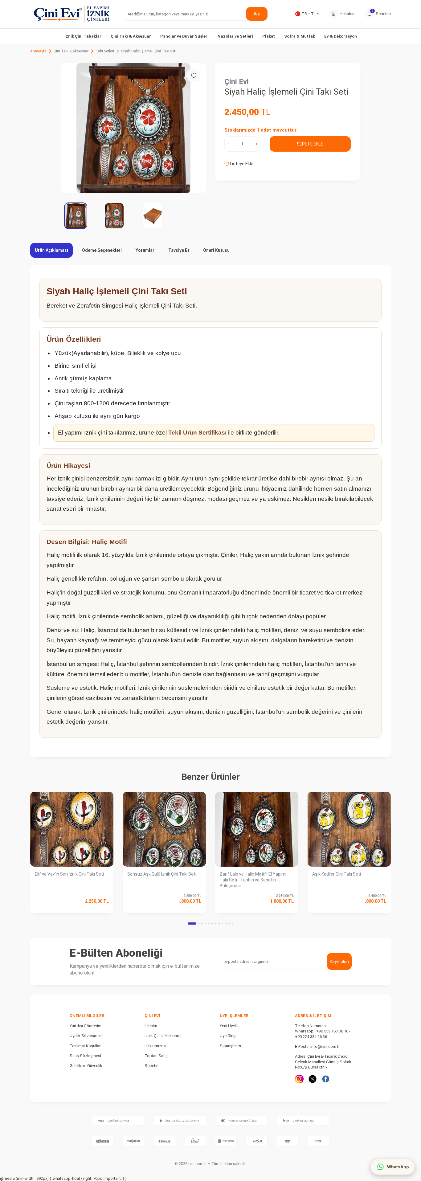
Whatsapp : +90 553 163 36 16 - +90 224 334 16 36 (322, 1034)
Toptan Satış (156, 1055)
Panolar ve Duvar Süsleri (184, 36)
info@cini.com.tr (325, 1046)
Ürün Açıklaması (51, 250)
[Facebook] (325, 1079)
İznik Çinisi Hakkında (163, 1035)
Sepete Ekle (310, 143)
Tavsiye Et (178, 250)
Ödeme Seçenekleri (102, 250)
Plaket (268, 36)
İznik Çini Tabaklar (82, 36)
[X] (312, 1079)
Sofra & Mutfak (299, 36)
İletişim (151, 1026)
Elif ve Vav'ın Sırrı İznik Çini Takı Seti (69, 874)
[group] (133, 128)
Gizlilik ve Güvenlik (86, 1065)
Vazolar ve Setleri (235, 36)
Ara (256, 14)
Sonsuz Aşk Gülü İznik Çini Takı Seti (161, 874)
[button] (192, 923)
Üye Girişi (228, 1035)
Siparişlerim (230, 1046)
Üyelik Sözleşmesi (86, 1035)
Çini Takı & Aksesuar (131, 36)
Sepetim (152, 1065)
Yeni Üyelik (229, 1026)
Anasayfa (38, 51)
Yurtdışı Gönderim (85, 1026)
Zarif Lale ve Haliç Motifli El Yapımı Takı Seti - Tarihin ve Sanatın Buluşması (253, 880)
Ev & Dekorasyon (340, 36)
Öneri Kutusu (216, 250)
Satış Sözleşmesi (85, 1055)
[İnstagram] (299, 1079)
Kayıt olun (339, 961)
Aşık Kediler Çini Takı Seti (336, 874)
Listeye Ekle (241, 163)
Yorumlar (145, 250)
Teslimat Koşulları (85, 1046)
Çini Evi (236, 81)
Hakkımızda (155, 1046)
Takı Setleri (105, 51)
